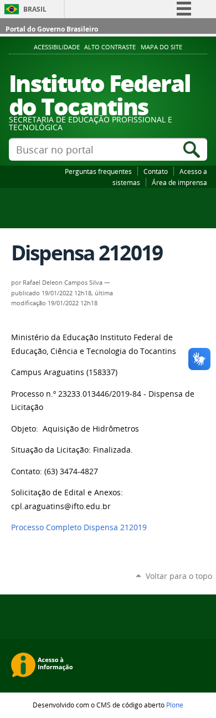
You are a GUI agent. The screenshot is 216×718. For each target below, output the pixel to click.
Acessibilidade (57, 47)
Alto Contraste (110, 47)
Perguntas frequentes (98, 171)
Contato (155, 171)
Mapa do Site (161, 47)
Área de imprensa (179, 182)
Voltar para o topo (179, 576)
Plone (174, 704)
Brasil (35, 9)
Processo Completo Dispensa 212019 (79, 527)
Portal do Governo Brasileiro (52, 29)
